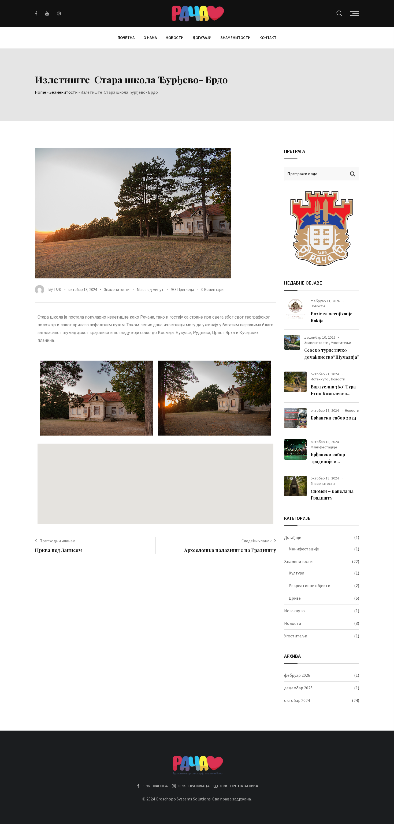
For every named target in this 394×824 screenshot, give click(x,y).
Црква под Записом (58, 550)
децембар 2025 (298, 687)
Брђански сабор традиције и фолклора (328, 461)
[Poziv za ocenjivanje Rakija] (295, 308)
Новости (175, 37)
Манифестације (324, 447)
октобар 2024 (297, 700)
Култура (296, 573)
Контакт (267, 37)
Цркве (295, 598)
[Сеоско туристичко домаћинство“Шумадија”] (292, 342)
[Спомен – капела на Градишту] (295, 486)
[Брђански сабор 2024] (295, 418)
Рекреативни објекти (309, 585)
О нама (150, 37)
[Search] (339, 13)
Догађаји (201, 37)
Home (40, 92)
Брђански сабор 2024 (333, 418)
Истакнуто (319, 379)
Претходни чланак (57, 540)
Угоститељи (341, 342)
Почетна (126, 37)
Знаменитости (235, 37)
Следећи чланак (256, 540)
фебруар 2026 (297, 675)
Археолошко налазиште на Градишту (230, 550)
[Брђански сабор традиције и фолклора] (295, 449)
